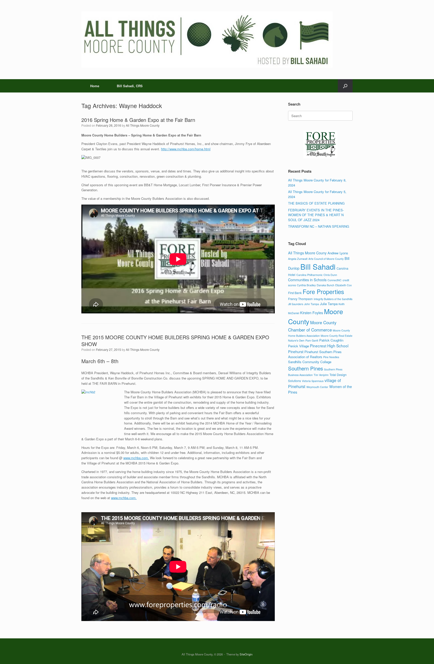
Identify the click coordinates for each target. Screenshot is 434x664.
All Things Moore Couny (307, 252)
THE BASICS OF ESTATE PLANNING (316, 203)
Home (94, 85)
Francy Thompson (300, 299)
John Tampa (311, 304)
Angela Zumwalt (297, 259)
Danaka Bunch (325, 285)
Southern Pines (305, 368)
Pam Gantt (311, 340)
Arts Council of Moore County (326, 259)
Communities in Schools (307, 279)
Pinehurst (295, 351)
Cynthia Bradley (306, 285)
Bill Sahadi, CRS (130, 85)
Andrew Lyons (338, 253)
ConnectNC (335, 280)
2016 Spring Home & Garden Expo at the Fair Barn (138, 119)
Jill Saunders (295, 304)
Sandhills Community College (309, 361)
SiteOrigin (246, 654)
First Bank (295, 293)
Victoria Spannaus (312, 381)
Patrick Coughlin (331, 340)
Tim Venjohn (321, 375)
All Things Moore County (142, 125)
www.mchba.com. (136, 457)
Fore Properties (323, 291)
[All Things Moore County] (207, 39)
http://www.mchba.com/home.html (185, 149)
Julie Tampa (329, 303)
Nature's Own (296, 340)
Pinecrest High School (329, 345)
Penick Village (298, 346)
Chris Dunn (330, 275)
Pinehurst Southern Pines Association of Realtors (315, 354)
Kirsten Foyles (311, 312)
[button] (345, 85)
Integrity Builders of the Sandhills (333, 299)
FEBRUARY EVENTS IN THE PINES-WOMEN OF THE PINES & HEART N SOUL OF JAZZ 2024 (316, 215)
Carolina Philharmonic (309, 275)
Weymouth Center (317, 387)
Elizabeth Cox (343, 285)
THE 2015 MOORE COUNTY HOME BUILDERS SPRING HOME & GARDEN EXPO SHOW (175, 341)
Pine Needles (331, 357)
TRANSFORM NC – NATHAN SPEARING (318, 226)
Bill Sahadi (318, 266)
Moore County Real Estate (336, 336)
